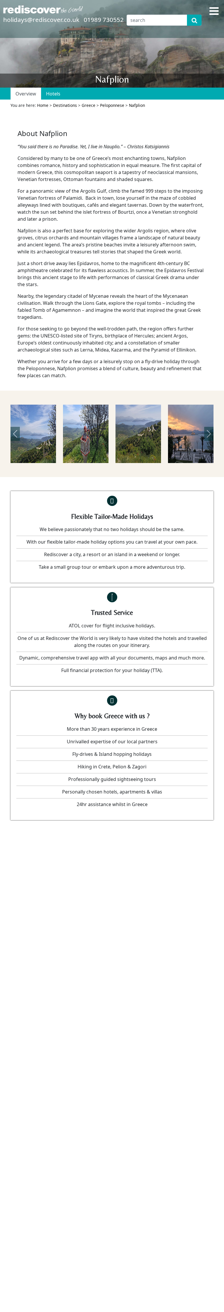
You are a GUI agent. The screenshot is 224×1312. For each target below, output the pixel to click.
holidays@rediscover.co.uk (41, 19)
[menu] (214, 11)
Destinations (65, 105)
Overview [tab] (25, 94)
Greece (88, 105)
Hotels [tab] (53, 94)
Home (42, 105)
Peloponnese (112, 105)
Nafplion (137, 105)
